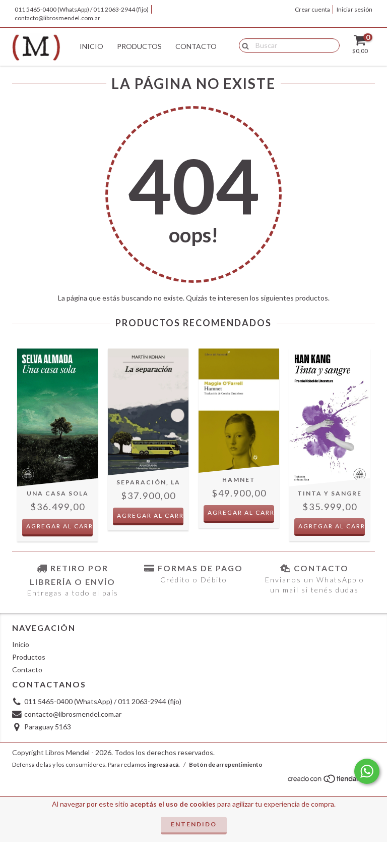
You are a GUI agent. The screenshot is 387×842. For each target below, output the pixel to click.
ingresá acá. (164, 764)
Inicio (91, 46)
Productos (139, 46)
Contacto (196, 46)
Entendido (194, 824)
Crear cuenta (312, 9)
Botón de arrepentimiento (226, 764)
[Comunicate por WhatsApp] (366, 771)
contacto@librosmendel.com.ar (57, 18)
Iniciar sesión (354, 9)
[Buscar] (243, 45)
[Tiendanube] (331, 781)
